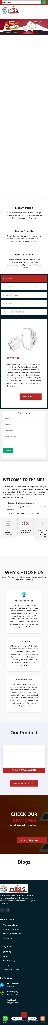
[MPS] (17, 9)
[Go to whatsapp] (5, 1018)
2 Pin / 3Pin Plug (9, 961)
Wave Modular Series (11, 929)
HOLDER (6, 965)
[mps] (14, 888)
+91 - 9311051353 (12, 994)
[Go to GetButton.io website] (5, 1022)
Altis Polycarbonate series (12, 934)
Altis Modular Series (10, 925)
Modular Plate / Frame (11, 969)
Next (45, 760)
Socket (5, 956)
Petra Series (7, 938)
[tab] (24, 278)
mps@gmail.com (12, 1002)
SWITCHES (7, 952)
